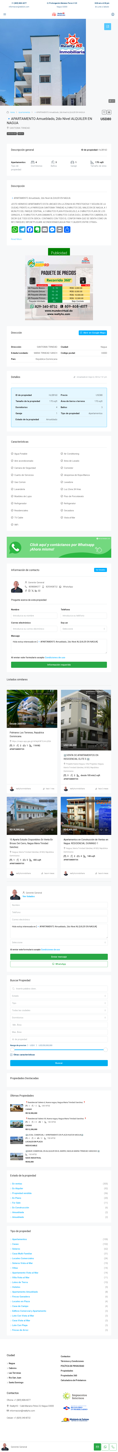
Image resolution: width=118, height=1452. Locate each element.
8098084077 (34, 586)
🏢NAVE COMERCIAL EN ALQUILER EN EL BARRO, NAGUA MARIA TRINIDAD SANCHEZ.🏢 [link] (62, 1151)
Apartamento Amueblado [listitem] (25, 1292)
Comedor (68, 468)
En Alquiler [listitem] (17, 1188)
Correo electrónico (21, 622)
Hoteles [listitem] (16, 1287)
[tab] (107, 26)
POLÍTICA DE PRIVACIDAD (72, 1366)
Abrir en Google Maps (94, 332)
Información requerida (59, 664)
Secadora (69, 510)
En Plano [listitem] (16, 1198)
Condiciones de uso (55, 657)
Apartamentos (24, 112)
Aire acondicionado (23, 461)
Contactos (65, 1356)
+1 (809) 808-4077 (19, 3)
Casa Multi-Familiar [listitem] (22, 1253)
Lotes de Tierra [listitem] (20, 1282)
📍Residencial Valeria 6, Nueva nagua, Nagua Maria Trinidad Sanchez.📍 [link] (55, 1102)
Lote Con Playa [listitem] (19, 1325)
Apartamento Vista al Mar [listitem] (25, 1272)
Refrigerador (20, 503)
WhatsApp (68, 586)
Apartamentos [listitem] (19, 1239)
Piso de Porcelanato (74, 496)
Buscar (59, 1063)
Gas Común (20, 482)
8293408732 (51, 586)
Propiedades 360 (69, 1375)
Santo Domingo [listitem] (16, 1382)
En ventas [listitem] (17, 1183)
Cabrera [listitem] (12, 1368)
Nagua (20, 133)
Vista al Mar (69, 517)
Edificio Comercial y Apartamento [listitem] (29, 1311)
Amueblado (12, 133)
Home (12, 112)
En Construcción (90, 801)
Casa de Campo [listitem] (20, 1306)
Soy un (64, 622)
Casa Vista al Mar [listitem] (21, 1320)
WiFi (16, 524)
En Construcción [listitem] (20, 1207)
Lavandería (19, 489)
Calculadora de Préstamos (73, 1380)
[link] (32, 709)
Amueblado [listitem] (18, 1217)
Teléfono (65, 609)
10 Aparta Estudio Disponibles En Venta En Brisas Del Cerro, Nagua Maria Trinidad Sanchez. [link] (31, 843)
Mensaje (15, 636)
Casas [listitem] (15, 1244)
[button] (104, 112)
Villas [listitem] (15, 1268)
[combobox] (84, 629)
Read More (16, 239)
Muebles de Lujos (23, 496)
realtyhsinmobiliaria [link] (23, 789)
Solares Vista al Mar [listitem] (22, 1263)
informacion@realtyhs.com (19, 7)
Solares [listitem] (16, 1249)
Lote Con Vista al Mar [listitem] (23, 1315)
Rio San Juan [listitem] (15, 1378)
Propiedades (103, 801)
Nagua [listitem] (12, 1363)
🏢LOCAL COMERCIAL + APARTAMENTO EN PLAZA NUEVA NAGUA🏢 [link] (54, 1135)
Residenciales (21, 510)
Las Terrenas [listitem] (15, 1373)
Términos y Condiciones (72, 1361)
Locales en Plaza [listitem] (21, 1301)
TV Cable (18, 517)
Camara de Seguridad (25, 468)
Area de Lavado (71, 461)
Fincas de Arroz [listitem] (20, 1330)
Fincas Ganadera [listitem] (21, 1296)
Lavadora (68, 482)
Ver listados (100, 570)
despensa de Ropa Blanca (77, 475)
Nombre (15, 609)
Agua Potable (20, 453)
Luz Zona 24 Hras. (72, 489)
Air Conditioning (71, 453)
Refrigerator (70, 503)
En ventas (38, 694)
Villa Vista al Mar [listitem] (20, 1277)
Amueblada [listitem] (18, 1212)
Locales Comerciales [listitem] (23, 1258)
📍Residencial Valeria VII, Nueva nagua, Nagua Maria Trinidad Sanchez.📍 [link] (55, 1119)
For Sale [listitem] (16, 1203)
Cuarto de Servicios (24, 475)
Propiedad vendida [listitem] (22, 1193)
